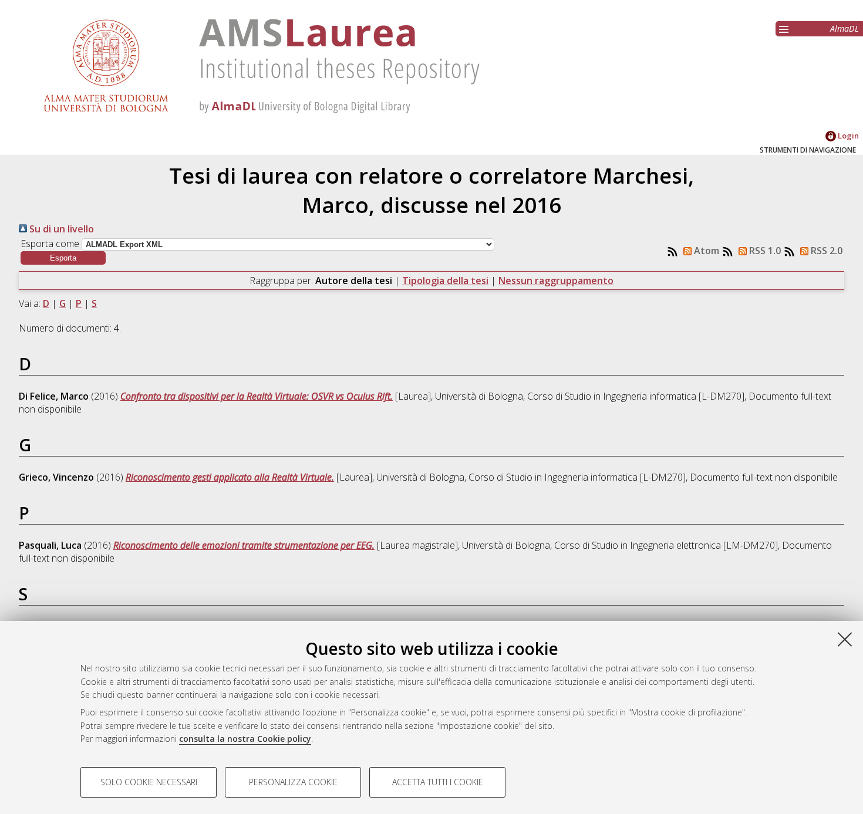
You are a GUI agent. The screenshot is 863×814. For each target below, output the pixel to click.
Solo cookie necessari (148, 782)
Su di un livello (60, 228)
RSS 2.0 (825, 250)
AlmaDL (844, 28)
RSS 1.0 (764, 250)
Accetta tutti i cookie (437, 782)
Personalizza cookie (293, 782)
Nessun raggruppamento (555, 280)
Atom (705, 250)
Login (847, 135)
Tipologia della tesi (445, 280)
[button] (63, 258)
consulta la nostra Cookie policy (245, 738)
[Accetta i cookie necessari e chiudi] (844, 639)
